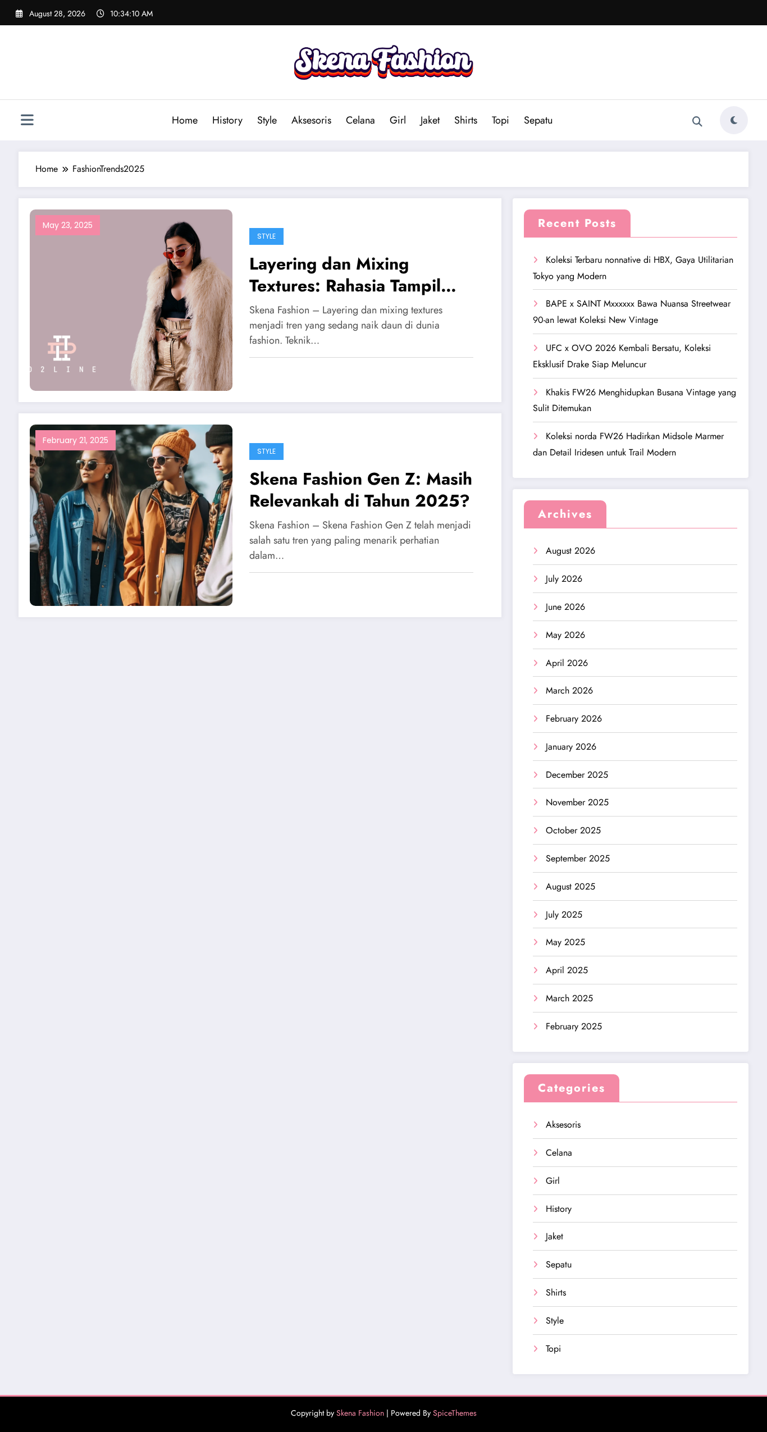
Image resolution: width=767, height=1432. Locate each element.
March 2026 (569, 690)
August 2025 (570, 886)
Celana (360, 120)
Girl (398, 120)
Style (267, 120)
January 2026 (571, 746)
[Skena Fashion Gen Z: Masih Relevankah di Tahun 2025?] (131, 514)
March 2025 (569, 998)
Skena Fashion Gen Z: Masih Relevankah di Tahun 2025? (360, 490)
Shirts (465, 120)
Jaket (430, 120)
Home (185, 120)
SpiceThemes (455, 1413)
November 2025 (577, 802)
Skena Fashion (360, 1413)
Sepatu (538, 120)
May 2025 (565, 942)
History (227, 120)
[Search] (697, 122)
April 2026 (567, 662)
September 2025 (578, 858)
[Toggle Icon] (27, 121)
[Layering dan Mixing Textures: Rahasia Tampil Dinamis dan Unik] (131, 299)
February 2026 (574, 718)
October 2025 (573, 830)
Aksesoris (311, 120)
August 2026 (570, 550)
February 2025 (574, 1026)
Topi (500, 120)
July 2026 (564, 578)
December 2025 (577, 774)
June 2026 (565, 606)
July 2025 (564, 914)
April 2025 (567, 970)
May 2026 (565, 634)
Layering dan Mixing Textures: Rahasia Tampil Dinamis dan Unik (345, 275)
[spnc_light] (734, 120)
